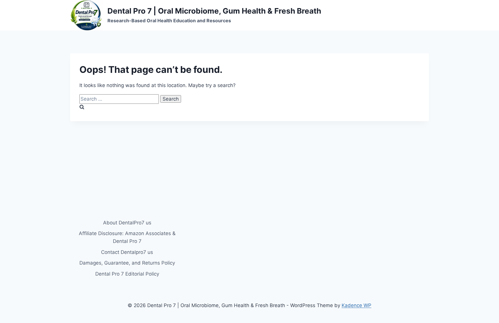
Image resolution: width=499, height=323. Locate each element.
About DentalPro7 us (127, 223)
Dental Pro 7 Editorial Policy (127, 274)
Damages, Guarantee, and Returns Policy (127, 263)
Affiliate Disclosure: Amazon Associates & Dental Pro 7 (127, 237)
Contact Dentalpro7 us (127, 252)
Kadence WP (356, 305)
